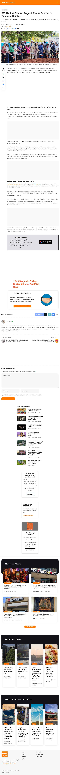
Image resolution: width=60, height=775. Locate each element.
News (5, 724)
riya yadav (8, 26)
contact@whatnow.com (9, 764)
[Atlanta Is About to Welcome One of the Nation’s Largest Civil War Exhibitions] (44, 604)
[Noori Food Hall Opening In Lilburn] (21, 427)
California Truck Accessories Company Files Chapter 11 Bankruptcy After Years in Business (9, 733)
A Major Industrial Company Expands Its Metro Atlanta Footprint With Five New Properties (35, 443)
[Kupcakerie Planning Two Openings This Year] (21, 411)
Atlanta (6, 664)
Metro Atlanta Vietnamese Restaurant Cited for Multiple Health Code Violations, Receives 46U (15, 615)
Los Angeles (50, 724)
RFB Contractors (36, 184)
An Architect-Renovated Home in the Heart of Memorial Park (34, 462)
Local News (5, 9)
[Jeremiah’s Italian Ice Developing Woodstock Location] (21, 434)
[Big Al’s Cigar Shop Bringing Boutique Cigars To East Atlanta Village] (21, 418)
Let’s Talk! (30, 494)
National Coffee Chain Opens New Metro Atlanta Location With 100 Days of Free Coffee (35, 452)
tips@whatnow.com (28, 515)
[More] (18, 28)
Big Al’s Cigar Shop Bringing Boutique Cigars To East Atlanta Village (35, 418)
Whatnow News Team (38, 591)
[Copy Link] (12, 28)
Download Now (30, 550)
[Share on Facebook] (7, 28)
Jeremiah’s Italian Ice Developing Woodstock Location (34, 434)
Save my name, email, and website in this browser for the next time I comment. (22, 395)
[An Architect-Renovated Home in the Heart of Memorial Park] (21, 462)
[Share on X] (10, 28)
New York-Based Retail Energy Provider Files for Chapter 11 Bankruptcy (37, 731)
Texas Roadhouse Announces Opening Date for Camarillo (50, 731)
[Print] (15, 28)
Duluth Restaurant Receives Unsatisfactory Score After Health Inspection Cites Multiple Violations (44, 587)
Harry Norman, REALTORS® (33, 466)
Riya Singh (37, 447)
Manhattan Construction (14, 184)
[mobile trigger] (59, 2)
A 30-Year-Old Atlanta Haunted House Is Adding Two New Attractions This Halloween (15, 587)
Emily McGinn (38, 412)
